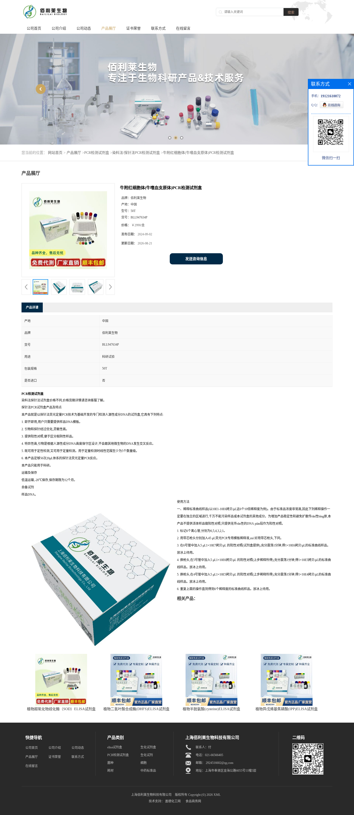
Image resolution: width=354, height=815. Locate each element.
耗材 (110, 770)
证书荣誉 (133, 28)
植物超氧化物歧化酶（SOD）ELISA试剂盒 (61, 709)
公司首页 (34, 28)
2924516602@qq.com (219, 763)
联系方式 (158, 28)
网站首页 (55, 153)
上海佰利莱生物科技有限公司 (151, 795)
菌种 (110, 763)
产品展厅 (108, 28)
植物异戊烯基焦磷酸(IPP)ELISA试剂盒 (287, 709)
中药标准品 (148, 770)
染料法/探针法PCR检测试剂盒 (136, 153)
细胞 (143, 763)
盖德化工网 (173, 801)
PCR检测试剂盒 (96, 153)
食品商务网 (193, 801)
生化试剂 (146, 755)
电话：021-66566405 (209, 755)
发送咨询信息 (196, 259)
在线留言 (183, 28)
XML (217, 795)
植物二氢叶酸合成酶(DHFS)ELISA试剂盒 (136, 709)
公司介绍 (59, 28)
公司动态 (83, 28)
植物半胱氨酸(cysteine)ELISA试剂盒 (211, 709)
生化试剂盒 (148, 747)
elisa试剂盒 (114, 747)
